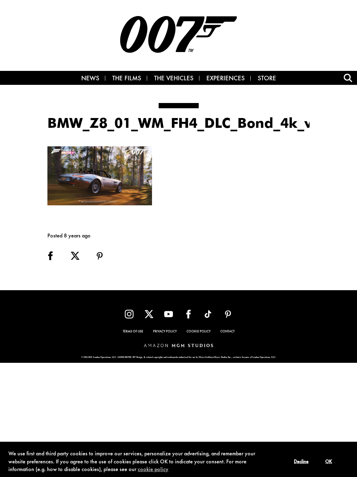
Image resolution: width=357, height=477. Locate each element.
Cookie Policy (199, 331)
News (90, 78)
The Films (126, 78)
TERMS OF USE (133, 331)
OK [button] (328, 462)
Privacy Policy (165, 331)
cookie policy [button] (153, 469)
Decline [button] (301, 462)
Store (267, 78)
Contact (227, 331)
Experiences (225, 78)
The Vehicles (173, 78)
